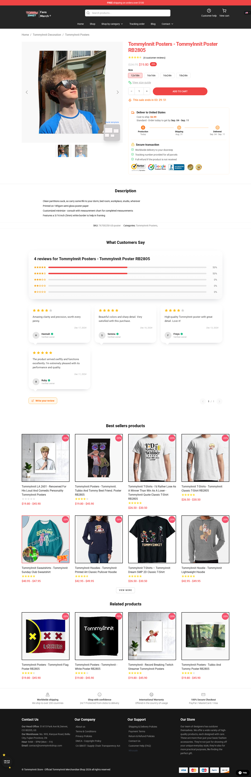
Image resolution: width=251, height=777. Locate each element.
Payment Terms (137, 731)
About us (80, 726)
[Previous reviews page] (203, 401)
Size (130, 70)
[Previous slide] (27, 92)
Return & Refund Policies (142, 736)
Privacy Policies (84, 736)
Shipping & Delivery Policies (143, 726)
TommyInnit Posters (77, 34)
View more (125, 590)
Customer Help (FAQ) (140, 745)
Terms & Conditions (86, 731)
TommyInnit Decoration (47, 34)
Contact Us (134, 741)
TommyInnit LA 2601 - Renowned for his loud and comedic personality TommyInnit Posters (44, 490)
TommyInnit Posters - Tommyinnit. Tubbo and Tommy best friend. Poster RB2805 (98, 490)
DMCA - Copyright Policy (88, 741)
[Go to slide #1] (63, 151)
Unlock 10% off (7, 762)
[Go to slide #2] (81, 151)
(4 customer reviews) (154, 57)
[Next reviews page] (219, 401)
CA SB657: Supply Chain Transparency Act (98, 745)
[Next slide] (117, 92)
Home (25, 34)
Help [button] (245, 773)
